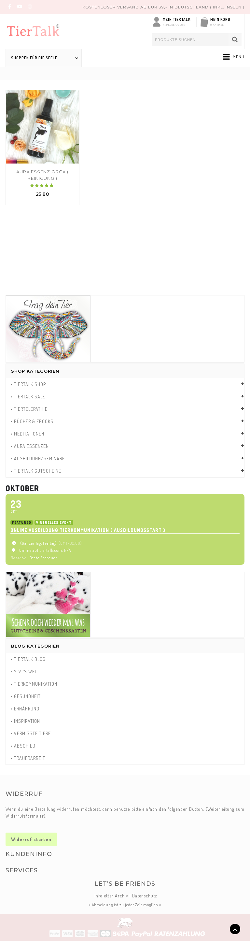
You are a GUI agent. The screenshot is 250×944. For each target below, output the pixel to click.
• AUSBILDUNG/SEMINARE (38, 458)
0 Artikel (217, 24)
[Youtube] (20, 6)
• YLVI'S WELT (25, 671)
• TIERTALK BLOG (28, 659)
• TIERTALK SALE (28, 396)
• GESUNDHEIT (26, 696)
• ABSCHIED (23, 746)
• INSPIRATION (25, 721)
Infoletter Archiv (111, 895)
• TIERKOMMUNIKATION (34, 684)
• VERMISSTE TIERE (31, 733)
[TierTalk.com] (38, 29)
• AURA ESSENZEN (30, 446)
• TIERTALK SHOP (28, 384)
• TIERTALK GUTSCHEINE (36, 471)
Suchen (235, 39)
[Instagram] (30, 6)
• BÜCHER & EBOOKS (32, 421)
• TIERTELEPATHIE (29, 409)
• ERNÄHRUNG (25, 708)
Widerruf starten (31, 839)
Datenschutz (144, 895)
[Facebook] (10, 6)
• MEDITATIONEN (27, 433)
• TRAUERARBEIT (28, 758)
